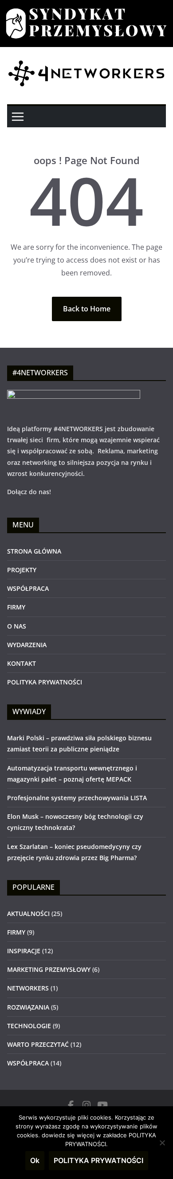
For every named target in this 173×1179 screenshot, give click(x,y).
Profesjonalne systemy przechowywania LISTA (77, 798)
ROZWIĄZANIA (28, 1007)
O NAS (16, 626)
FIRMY (16, 607)
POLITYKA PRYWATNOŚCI (44, 682)
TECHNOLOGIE (29, 1026)
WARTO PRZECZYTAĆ (38, 1044)
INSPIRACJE (23, 951)
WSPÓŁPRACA (28, 588)
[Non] (161, 1142)
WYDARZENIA (27, 645)
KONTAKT (21, 663)
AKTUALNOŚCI (28, 913)
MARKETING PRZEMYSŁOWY (48, 969)
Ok (34, 1160)
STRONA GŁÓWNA (34, 551)
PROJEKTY (21, 570)
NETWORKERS (28, 988)
